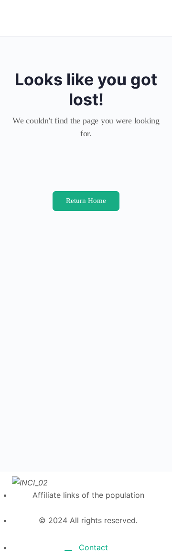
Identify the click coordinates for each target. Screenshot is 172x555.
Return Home (86, 200)
